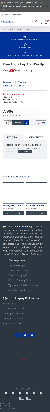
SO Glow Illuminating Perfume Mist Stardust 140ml (36, 205)
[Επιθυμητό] (13, 213)
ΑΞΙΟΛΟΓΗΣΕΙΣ (36, 137)
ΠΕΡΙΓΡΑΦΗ (12, 137)
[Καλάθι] (8, 213)
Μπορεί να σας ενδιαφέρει (17, 177)
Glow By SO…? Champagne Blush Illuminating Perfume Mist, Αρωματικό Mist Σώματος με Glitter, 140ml (13, 205)
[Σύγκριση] (19, 213)
